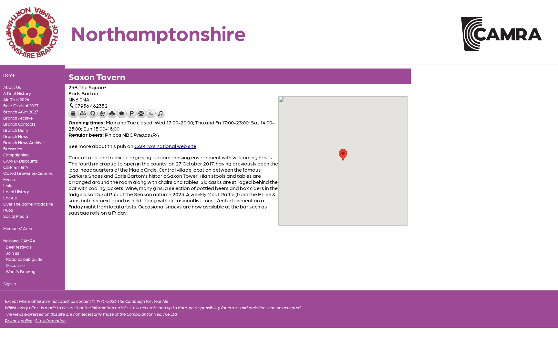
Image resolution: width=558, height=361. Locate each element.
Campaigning (16, 154)
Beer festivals (19, 246)
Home (9, 74)
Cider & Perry (15, 167)
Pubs (8, 209)
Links (8, 185)
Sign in (9, 283)
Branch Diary (15, 130)
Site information (50, 320)
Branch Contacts (19, 124)
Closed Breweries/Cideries (28, 173)
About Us (12, 87)
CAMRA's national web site (165, 146)
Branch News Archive (23, 142)
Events (9, 179)
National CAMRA (19, 240)
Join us (12, 252)
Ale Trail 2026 (16, 99)
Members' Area (17, 228)
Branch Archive (18, 117)
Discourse (15, 265)
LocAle (10, 197)
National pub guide (24, 259)
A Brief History (17, 93)
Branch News (15, 136)
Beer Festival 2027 (20, 105)
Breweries (12, 148)
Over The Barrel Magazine (28, 203)
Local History (16, 191)
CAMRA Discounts (20, 160)
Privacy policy (18, 320)
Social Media (15, 216)
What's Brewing (21, 271)
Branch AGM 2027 (20, 111)
